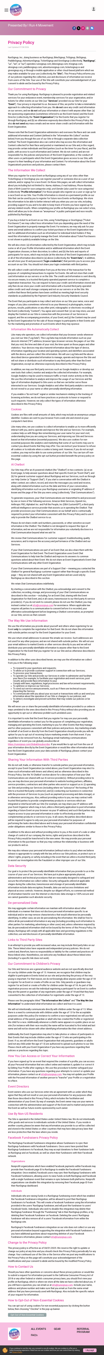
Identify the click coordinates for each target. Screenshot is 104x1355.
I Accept (90, 1350)
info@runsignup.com (43, 605)
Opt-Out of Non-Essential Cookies (27, 1315)
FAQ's (34, 1335)
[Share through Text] (92, 28)
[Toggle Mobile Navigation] (6, 10)
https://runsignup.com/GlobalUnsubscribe (29, 744)
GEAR (57, 1329)
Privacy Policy (17, 1352)
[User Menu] (93, 8)
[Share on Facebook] (74, 28)
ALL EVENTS (38, 1329)
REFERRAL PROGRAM (83, 1330)
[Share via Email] (87, 28)
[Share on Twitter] (78, 28)
